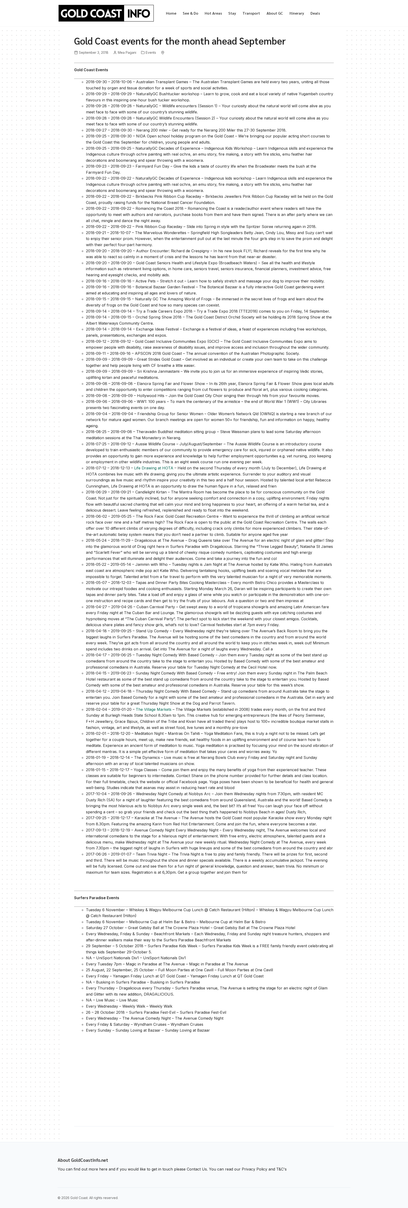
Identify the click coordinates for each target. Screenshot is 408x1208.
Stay (232, 13)
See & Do (190, 13)
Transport (251, 13)
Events (151, 52)
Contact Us (197, 1169)
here (103, 1169)
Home (171, 13)
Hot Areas (213, 13)
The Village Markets (153, 709)
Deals (315, 13)
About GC (275, 13)
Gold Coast (79, 1198)
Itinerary (296, 13)
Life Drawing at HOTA (153, 468)
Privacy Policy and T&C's (264, 1169)
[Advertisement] (204, 1082)
